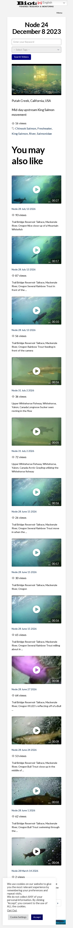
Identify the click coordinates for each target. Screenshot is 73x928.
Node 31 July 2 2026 (23, 390)
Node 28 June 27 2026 (24, 689)
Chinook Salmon (25, 128)
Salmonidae (44, 133)
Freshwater (44, 128)
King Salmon (20, 133)
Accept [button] (37, 917)
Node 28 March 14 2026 (25, 870)
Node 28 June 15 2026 (24, 511)
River (32, 133)
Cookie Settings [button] (18, 917)
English (47, 2)
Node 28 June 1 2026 (23, 810)
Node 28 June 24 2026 (24, 749)
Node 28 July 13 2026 (23, 208)
